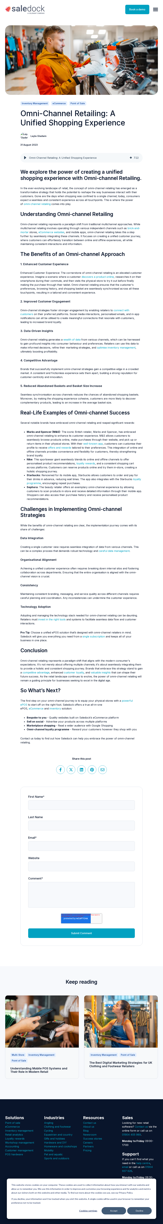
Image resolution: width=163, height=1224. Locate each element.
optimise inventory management (116, 347)
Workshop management (19, 1142)
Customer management (19, 1150)
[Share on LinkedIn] (81, 769)
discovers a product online (98, 276)
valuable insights (101, 672)
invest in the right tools (52, 619)
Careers (88, 1142)
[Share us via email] (102, 769)
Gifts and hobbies (54, 1138)
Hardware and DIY (55, 1142)
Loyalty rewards (15, 1138)
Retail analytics (14, 1134)
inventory (55, 708)
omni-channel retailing (37, 204)
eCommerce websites (51, 232)
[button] (25, 158)
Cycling (48, 1130)
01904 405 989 (131, 1134)
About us (88, 1126)
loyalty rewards (85, 463)
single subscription (93, 636)
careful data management (114, 550)
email (125, 1167)
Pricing (87, 1150)
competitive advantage (36, 672)
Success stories (92, 1138)
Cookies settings (88, 1210)
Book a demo (137, 9)
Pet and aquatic (53, 1154)
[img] (131, 158)
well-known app (93, 443)
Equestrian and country (58, 1134)
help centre (143, 1163)
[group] (81, 158)
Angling (48, 1122)
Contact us (89, 1122)
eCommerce (36, 708)
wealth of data (72, 339)
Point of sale (12, 1122)
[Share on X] (71, 769)
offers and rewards (59, 447)
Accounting (12, 1146)
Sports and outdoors (56, 1158)
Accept (113, 1210)
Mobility (48, 1150)
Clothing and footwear (57, 1126)
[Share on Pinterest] (92, 769)
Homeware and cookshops (60, 1146)
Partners (88, 1146)
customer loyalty (74, 672)
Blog (86, 1130)
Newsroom (89, 1134)
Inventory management (19, 1130)
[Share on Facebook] (60, 769)
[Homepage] (25, 9)
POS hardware (14, 1154)
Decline (139, 1210)
